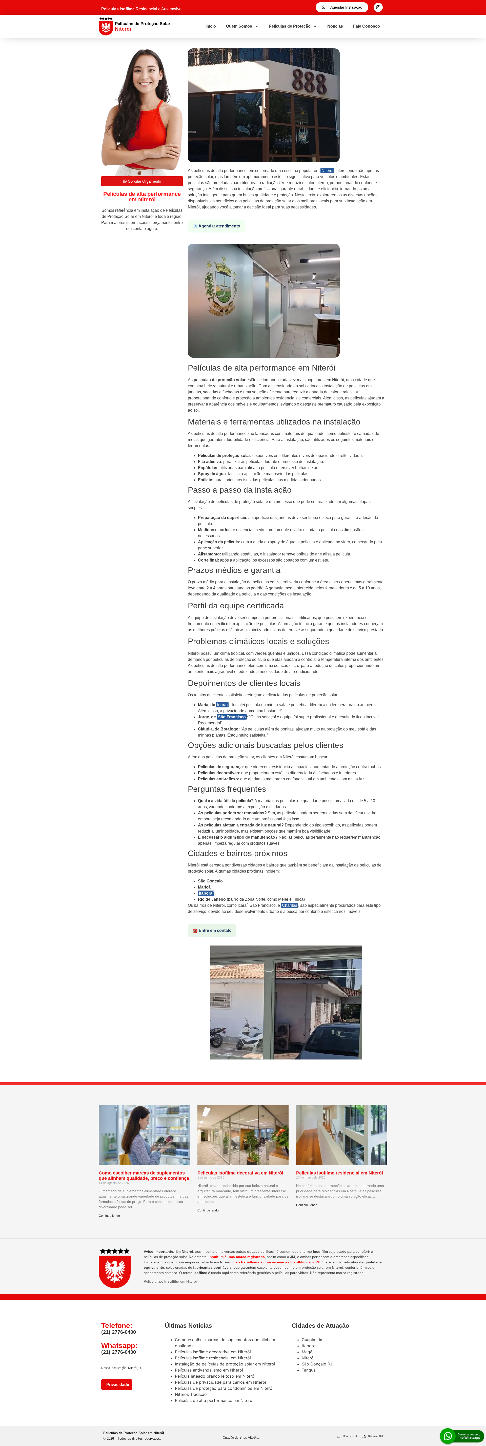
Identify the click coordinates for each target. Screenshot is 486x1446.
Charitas (289, 905)
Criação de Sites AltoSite (241, 1437)
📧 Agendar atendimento (216, 226)
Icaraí (222, 705)
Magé (307, 1351)
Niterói (327, 170)
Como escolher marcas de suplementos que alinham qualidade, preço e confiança (144, 1175)
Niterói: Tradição (191, 1394)
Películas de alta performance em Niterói (214, 1400)
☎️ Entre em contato (212, 930)
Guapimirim (312, 1339)
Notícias (335, 26)
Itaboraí (206, 893)
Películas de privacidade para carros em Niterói (220, 1382)
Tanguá (309, 1370)
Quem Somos (239, 26)
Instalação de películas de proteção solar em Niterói (225, 1363)
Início (211, 26)
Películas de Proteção (290, 26)
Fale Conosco (366, 26)
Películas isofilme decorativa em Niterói (240, 1172)
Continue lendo (109, 1216)
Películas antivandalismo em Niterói (209, 1370)
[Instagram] (378, 7)
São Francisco (232, 717)
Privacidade (116, 1384)
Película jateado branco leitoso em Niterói (215, 1376)
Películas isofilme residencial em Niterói (339, 1172)
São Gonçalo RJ (317, 1363)
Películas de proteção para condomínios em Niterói (224, 1388)
